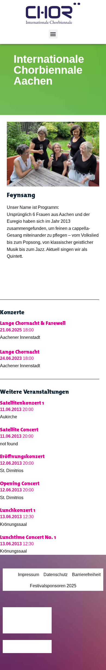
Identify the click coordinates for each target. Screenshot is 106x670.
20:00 (16, 409)
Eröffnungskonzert (22, 456)
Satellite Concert (19, 429)
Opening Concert (19, 483)
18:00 (17, 330)
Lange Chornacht (19, 351)
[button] (53, 33)
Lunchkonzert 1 (17, 510)
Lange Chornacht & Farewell (33, 323)
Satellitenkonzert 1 (22, 402)
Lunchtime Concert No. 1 (28, 537)
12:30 (17, 516)
